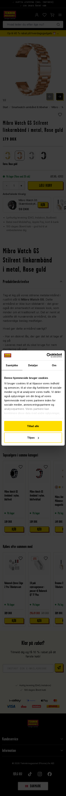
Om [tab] (54, 365)
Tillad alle (33, 425)
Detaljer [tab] (33, 365)
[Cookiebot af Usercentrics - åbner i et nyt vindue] (47, 355)
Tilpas (31, 437)
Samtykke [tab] (12, 365)
